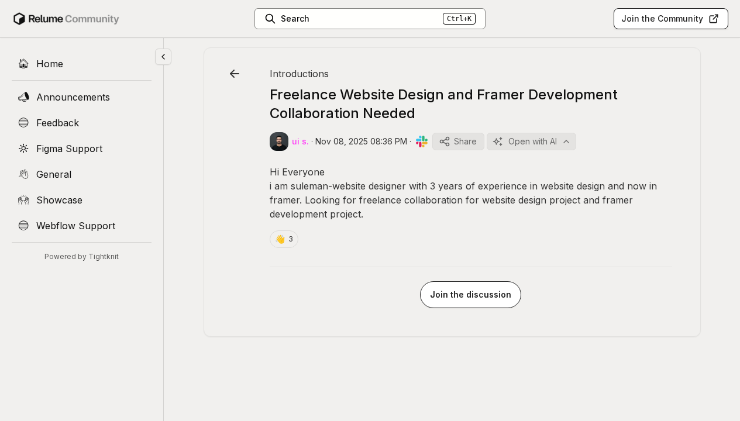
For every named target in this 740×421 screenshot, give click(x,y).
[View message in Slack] (422, 141)
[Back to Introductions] (234, 73)
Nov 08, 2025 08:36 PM (361, 141)
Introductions (299, 74)
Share (465, 141)
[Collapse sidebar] (163, 57)
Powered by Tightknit (81, 256)
